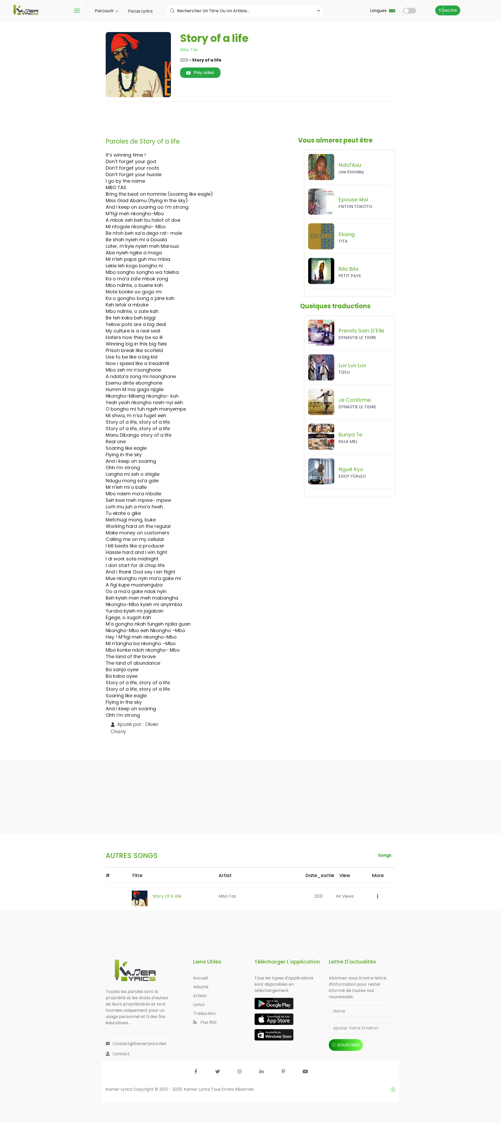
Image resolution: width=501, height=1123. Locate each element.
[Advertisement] (250, 117)
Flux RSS (208, 1022)
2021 (318, 896)
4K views (345, 896)
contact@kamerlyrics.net (139, 1044)
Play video (203, 73)
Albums (200, 987)
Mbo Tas (189, 50)
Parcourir (105, 11)
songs (384, 855)
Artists (199, 996)
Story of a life (167, 896)
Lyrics (199, 1005)
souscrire (348, 1045)
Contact (121, 1054)
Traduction (204, 1013)
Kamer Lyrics (197, 1089)
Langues (379, 11)
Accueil (200, 978)
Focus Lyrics (140, 11)
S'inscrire (448, 10)
